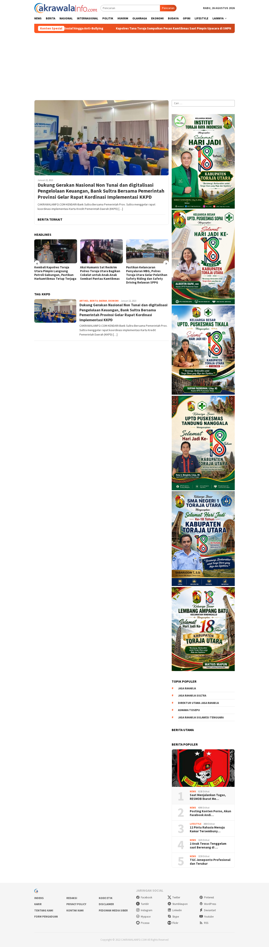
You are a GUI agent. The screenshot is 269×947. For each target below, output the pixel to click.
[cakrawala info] (65, 7)
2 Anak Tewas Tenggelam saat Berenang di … (208, 845)
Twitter (176, 897)
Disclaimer (106, 904)
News (193, 791)
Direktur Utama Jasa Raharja (198, 703)
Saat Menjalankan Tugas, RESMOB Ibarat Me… (208, 797)
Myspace (145, 916)
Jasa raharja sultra (192, 695)
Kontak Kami (75, 910)
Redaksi (71, 898)
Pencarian (168, 8)
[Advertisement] (134, 64)
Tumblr (145, 904)
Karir (38, 904)
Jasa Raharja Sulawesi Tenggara (201, 717)
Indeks (39, 898)
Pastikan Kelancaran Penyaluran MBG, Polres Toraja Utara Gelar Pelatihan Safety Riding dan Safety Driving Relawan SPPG (146, 274)
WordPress (210, 904)
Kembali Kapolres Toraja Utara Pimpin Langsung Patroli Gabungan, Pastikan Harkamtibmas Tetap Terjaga (55, 273)
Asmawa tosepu (189, 710)
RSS (206, 923)
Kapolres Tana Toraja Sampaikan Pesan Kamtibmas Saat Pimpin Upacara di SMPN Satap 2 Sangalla (141, 28)
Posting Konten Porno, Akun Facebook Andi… (210, 813)
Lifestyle (195, 823)
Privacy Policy (76, 904)
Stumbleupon (180, 904)
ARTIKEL (84, 300)
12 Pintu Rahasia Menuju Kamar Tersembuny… (207, 829)
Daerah (103, 300)
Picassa (145, 923)
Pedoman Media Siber (113, 910)
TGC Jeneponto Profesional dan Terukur (210, 862)
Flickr (175, 923)
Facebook (146, 897)
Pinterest (209, 897)
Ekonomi (113, 300)
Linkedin (177, 910)
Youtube (209, 916)
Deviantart (210, 910)
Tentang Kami (43, 910)
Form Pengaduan (46, 916)
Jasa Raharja (187, 688)
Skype (175, 916)
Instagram (146, 910)
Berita (94, 300)
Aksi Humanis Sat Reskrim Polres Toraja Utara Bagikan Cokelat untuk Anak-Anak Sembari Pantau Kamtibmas (100, 273)
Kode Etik (105, 898)
